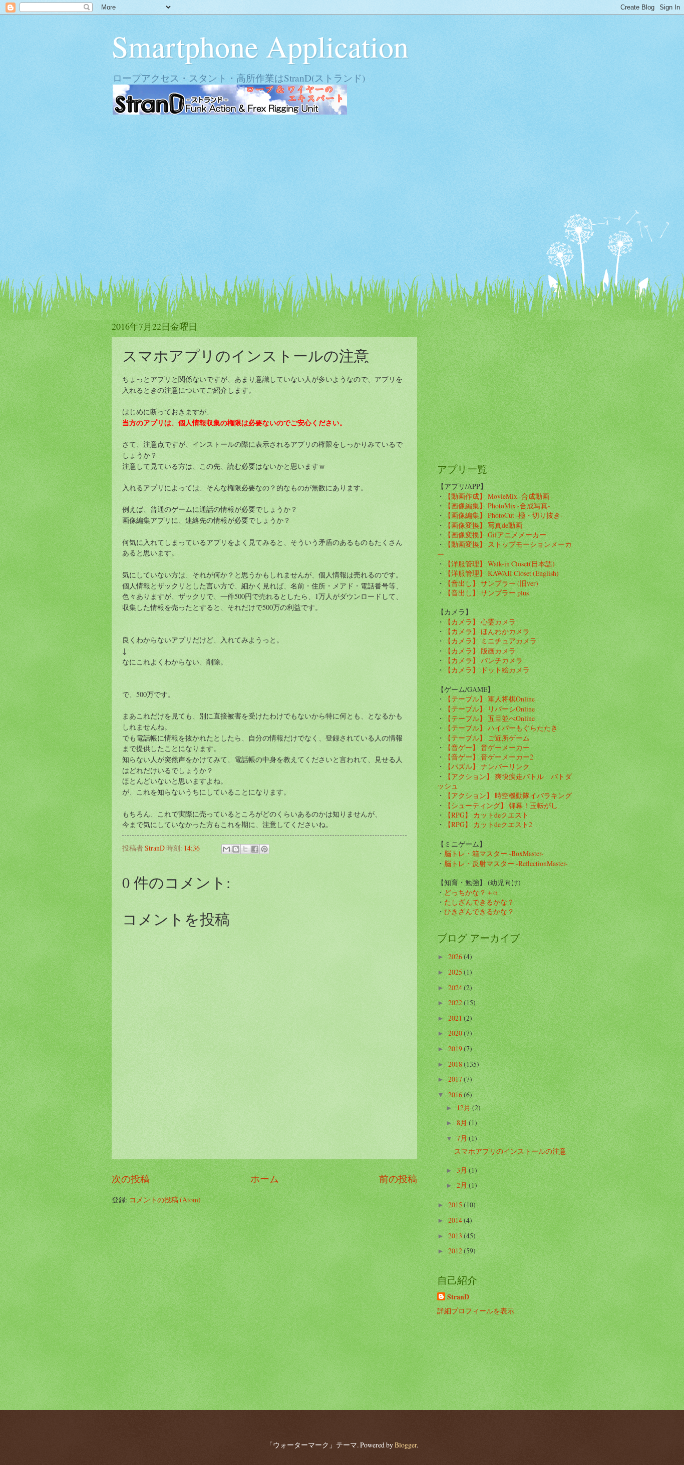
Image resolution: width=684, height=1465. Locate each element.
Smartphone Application (260, 46)
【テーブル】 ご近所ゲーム (487, 738)
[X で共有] (245, 849)
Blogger (406, 1444)
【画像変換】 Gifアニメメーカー (495, 534)
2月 (463, 1185)
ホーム (264, 1178)
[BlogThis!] (236, 849)
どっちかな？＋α (471, 892)
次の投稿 (131, 1178)
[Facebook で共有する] (255, 849)
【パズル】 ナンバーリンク (487, 766)
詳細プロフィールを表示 (475, 1310)
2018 (456, 1064)
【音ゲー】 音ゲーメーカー (487, 747)
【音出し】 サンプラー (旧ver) (491, 583)
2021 (456, 1018)
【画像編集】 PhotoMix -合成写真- (497, 505)
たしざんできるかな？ (479, 902)
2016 (456, 1094)
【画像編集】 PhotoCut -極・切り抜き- (503, 515)
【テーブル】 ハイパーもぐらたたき (501, 727)
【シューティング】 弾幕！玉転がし (501, 805)
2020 (456, 1033)
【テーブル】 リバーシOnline (489, 708)
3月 (463, 1170)
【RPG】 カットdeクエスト (486, 815)
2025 (456, 972)
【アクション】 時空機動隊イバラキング (508, 795)
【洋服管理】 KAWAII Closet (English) (501, 573)
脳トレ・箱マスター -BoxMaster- (494, 853)
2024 (456, 987)
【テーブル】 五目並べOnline (489, 718)
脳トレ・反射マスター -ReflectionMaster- (506, 863)
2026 (456, 956)
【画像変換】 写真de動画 (483, 525)
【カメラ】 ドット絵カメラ (487, 669)
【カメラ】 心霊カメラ (480, 621)
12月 (464, 1107)
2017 (456, 1079)
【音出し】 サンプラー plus (486, 592)
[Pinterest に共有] (264, 849)
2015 (456, 1204)
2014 (456, 1220)
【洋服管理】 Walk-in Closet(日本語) (499, 563)
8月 (463, 1122)
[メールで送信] (226, 849)
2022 (456, 1002)
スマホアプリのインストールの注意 (510, 1151)
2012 (456, 1250)
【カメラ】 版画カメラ (480, 650)
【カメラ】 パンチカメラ (483, 660)
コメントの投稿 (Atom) (165, 1199)
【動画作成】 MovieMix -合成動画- (498, 496)
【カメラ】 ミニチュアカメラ (490, 640)
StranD (458, 1297)
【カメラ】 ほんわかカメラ (487, 631)
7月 (463, 1138)
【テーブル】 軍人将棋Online (489, 698)
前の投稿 (398, 1178)
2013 (456, 1235)
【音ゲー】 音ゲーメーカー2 (488, 757)
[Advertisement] (342, 200)
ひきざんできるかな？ (479, 911)
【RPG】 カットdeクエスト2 (488, 824)
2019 (456, 1048)
